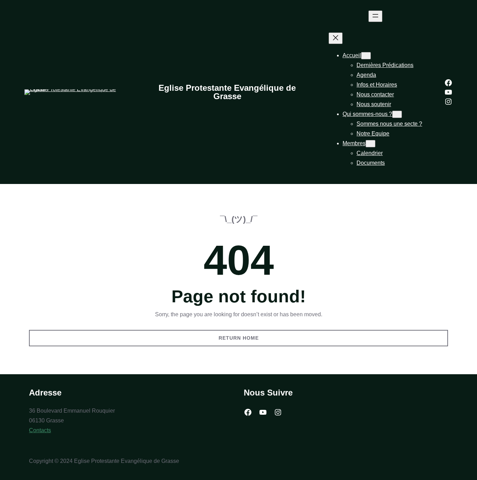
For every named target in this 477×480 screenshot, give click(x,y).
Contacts (40, 430)
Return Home (239, 338)
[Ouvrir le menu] (375, 16)
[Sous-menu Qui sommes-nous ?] (397, 114)
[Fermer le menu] (336, 38)
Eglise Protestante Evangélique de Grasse (227, 92)
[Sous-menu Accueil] (366, 55)
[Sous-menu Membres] (370, 143)
